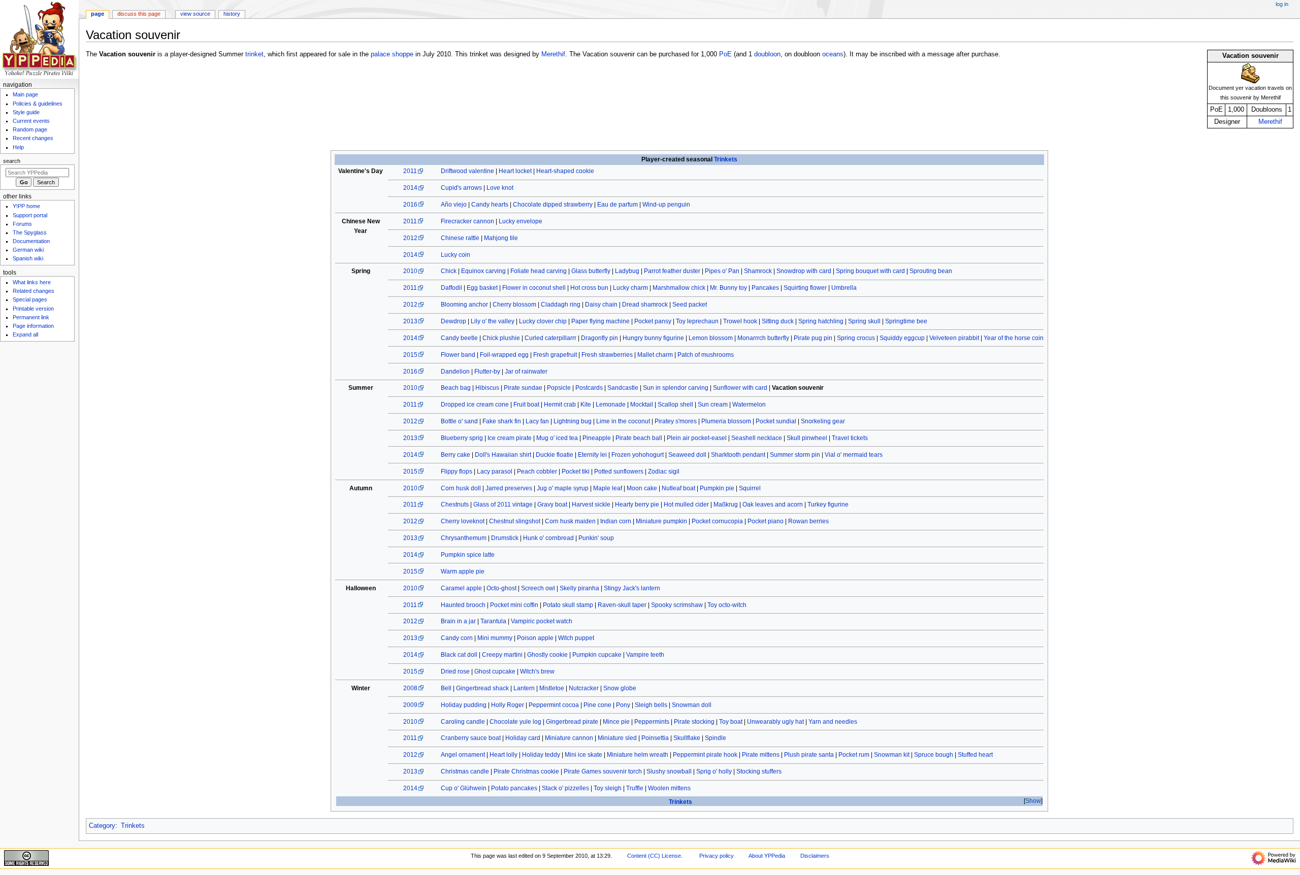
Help (18, 147)
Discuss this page (138, 14)
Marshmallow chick (679, 287)
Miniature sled (617, 738)
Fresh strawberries (607, 354)
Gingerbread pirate (572, 721)
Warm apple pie (462, 571)
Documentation (31, 241)
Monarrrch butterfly (763, 338)
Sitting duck (778, 321)
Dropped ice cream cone (475, 404)
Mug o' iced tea (557, 438)
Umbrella (844, 287)
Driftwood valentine (467, 171)
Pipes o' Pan (722, 271)
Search (11, 161)
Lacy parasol (494, 471)
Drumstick (504, 538)
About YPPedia (767, 856)
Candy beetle (459, 338)
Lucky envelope (520, 221)
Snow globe (619, 688)
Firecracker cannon (467, 221)
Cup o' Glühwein (463, 788)
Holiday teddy (541, 754)
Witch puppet (576, 638)
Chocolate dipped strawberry (553, 204)
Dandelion (455, 371)
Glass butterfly (590, 271)
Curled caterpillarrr (550, 338)
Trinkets (725, 159)
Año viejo (454, 204)
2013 (410, 321)
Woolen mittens (669, 788)
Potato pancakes (514, 788)
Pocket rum (853, 754)
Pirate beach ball (638, 438)
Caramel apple (461, 588)
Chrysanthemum (463, 538)
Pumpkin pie (717, 488)
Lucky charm (630, 287)
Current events (31, 121)
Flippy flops (456, 471)
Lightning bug (573, 421)
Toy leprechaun (697, 321)
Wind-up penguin (666, 204)
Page (97, 14)
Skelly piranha (579, 588)
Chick (449, 271)
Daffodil (451, 287)
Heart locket (515, 171)
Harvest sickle (591, 504)
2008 (410, 688)
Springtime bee (906, 321)
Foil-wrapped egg (504, 354)
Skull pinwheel (807, 438)
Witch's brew (537, 671)
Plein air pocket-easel (697, 438)
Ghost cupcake (494, 671)
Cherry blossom (514, 304)
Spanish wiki (28, 258)
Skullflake (686, 738)
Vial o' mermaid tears (854, 454)
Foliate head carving (538, 271)
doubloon (767, 54)
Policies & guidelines (37, 103)
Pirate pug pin (813, 338)
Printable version (33, 309)
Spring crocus (856, 338)
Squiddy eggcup (902, 338)
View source (195, 14)
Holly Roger (507, 705)
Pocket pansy (652, 321)
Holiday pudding (463, 705)
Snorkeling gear (823, 421)
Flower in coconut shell (534, 287)
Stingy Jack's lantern (632, 588)
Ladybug (627, 271)
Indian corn (615, 521)
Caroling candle (463, 721)
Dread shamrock (645, 304)
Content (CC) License (654, 856)
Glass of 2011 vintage (503, 504)
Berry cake (455, 454)
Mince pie (616, 721)
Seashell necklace (756, 438)
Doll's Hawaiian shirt (503, 454)
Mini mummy (494, 638)
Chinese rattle (460, 238)
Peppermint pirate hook (705, 754)
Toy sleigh (608, 788)
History (231, 14)
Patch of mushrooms (705, 354)
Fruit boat (526, 404)
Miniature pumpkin (661, 521)
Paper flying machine (600, 321)
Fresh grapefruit (555, 354)
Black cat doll (459, 654)
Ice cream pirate (510, 438)
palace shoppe (392, 54)
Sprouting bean (930, 271)
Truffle (634, 788)
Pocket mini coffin (514, 605)
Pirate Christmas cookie (526, 771)
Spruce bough (933, 754)
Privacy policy (716, 856)
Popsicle (559, 387)
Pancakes (765, 287)
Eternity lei (592, 454)
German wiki (28, 250)
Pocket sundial (776, 421)
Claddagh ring (560, 304)
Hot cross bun (589, 287)
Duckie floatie (554, 454)
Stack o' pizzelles (565, 788)
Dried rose (455, 671)
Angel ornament (463, 754)
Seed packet (689, 304)
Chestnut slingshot (514, 521)
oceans (832, 54)
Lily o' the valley (492, 321)
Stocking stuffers (759, 771)
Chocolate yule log (515, 721)
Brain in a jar (458, 621)
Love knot (499, 187)
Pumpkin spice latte (468, 554)
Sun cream (713, 404)
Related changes (33, 291)
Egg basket (482, 287)
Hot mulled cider (686, 504)
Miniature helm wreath (637, 754)
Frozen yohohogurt (637, 454)
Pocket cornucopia (717, 521)
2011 (410, 171)
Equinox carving (483, 271)
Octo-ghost (501, 588)
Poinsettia (655, 738)
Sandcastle (622, 387)
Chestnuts (455, 504)
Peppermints (651, 721)
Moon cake (642, 488)
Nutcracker (584, 688)
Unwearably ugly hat (775, 721)
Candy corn (457, 638)
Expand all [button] (25, 334)
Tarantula (493, 621)
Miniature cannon (569, 738)
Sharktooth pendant (738, 454)
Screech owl (538, 588)
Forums (22, 224)
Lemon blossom (711, 338)
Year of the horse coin (1014, 338)
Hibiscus (487, 387)
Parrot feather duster (672, 271)
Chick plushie (501, 338)
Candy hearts (489, 204)
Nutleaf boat (678, 488)
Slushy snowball (669, 771)
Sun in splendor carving (675, 387)
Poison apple (535, 638)
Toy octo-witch (726, 605)
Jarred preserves (508, 488)
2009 (410, 705)
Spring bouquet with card (870, 271)
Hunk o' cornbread (548, 538)
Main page (25, 94)
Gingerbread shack (482, 688)
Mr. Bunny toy (728, 287)
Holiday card (522, 738)
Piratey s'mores (676, 421)
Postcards (589, 387)
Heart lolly (503, 754)
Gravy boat (552, 504)
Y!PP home (26, 206)
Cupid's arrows (461, 187)
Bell (446, 688)
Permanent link (31, 317)
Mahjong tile (501, 238)
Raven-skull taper (622, 605)
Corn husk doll (461, 488)
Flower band (458, 354)
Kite (585, 404)
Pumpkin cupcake (597, 654)
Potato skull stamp (568, 605)
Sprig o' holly (714, 771)
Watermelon (749, 404)
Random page (30, 129)
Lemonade (611, 404)
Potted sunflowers (618, 471)
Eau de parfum (617, 204)
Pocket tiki (576, 471)
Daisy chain (601, 304)
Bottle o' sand (459, 421)
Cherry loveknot (462, 521)
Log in (1282, 4)
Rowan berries (808, 521)
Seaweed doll (687, 454)
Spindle (715, 738)
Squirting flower (805, 287)
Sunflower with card (740, 387)
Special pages (30, 299)
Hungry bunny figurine (653, 338)
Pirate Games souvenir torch (603, 771)
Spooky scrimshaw (677, 605)
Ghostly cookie (547, 654)
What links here (32, 282)
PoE (725, 54)
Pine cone (597, 705)
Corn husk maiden (570, 521)
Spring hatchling (820, 321)
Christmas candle (465, 771)
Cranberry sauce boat (471, 738)
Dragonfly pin (599, 338)
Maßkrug (725, 504)
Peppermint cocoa (554, 705)
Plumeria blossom (726, 421)
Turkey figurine (828, 504)
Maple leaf (607, 488)
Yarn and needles (832, 721)
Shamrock (758, 271)
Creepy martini (502, 654)
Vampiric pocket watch (541, 621)
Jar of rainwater (526, 371)
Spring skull (864, 321)
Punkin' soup (596, 538)
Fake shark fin (501, 421)
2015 (410, 354)
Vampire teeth (645, 654)
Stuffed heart (975, 754)
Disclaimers (814, 856)
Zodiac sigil (663, 471)
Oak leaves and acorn (772, 504)
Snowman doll (691, 705)
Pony (623, 705)
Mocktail (641, 404)
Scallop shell (675, 404)
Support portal (30, 215)
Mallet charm (655, 354)
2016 (410, 204)
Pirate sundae (523, 387)
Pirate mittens (760, 754)
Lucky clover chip (543, 321)
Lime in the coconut (623, 421)
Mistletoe (551, 688)
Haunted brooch (463, 605)
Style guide (26, 112)
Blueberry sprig (462, 438)
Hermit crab (560, 404)
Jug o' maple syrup (563, 488)
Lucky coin (455, 254)
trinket (254, 54)
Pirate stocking (694, 721)
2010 (410, 271)
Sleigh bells (651, 705)
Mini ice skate (583, 754)
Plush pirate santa (809, 754)
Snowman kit (891, 754)
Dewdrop (453, 321)
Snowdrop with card (803, 271)
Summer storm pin (795, 454)
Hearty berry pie (637, 504)
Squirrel (750, 488)
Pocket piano (766, 521)
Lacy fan (537, 421)
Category (102, 825)
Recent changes (33, 138)
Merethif (1270, 121)
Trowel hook (740, 321)
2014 (410, 187)
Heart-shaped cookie (565, 171)
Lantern (524, 688)
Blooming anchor (464, 304)
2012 (410, 238)
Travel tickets (850, 438)
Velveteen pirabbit (954, 338)
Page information (33, 326)
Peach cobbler (537, 471)
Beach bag (456, 387)
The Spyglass (30, 232)
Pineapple (596, 438)
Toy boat (730, 721)
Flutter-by (487, 371)
